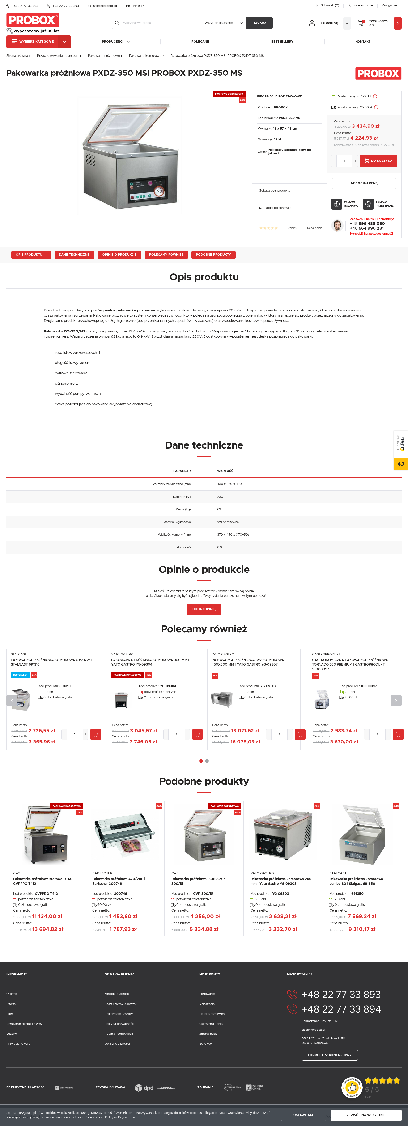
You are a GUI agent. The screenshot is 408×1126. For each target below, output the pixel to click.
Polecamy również (166, 254)
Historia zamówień (212, 1014)
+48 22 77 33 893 (341, 995)
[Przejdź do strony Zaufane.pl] (352, 1087)
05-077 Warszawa (315, 1043)
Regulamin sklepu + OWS (24, 1024)
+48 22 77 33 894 (341, 1009)
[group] (382, 1087)
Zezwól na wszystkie (366, 1115)
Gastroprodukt (326, 654)
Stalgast (18, 654)
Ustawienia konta (211, 1024)
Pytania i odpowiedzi (119, 1033)
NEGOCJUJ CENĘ (364, 183)
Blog (9, 1014)
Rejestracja (207, 1004)
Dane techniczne (74, 254)
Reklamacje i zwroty (119, 1014)
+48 (367, 224)
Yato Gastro (122, 654)
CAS (16, 873)
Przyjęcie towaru (18, 1043)
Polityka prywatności (119, 1024)
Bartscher (102, 873)
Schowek (205, 1043)
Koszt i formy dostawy (121, 1004)
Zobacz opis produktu (274, 190)
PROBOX (281, 107)
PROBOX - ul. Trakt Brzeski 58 (323, 1038)
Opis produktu (29, 254)
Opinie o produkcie (119, 254)
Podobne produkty (213, 254)
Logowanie (207, 993)
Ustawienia (303, 1115)
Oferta (11, 1004)
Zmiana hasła (208, 1033)
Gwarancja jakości (117, 1043)
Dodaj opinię (314, 228)
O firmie (11, 993)
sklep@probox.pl (313, 1029)
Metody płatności (117, 993)
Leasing (11, 1033)
